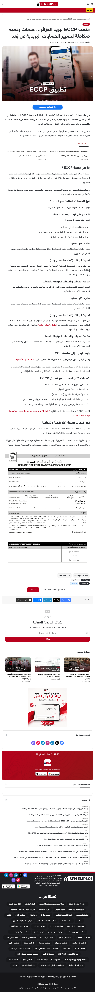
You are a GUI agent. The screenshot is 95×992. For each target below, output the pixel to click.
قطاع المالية (75, 580)
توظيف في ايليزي (65, 937)
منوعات (79, 19)
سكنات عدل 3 (80, 948)
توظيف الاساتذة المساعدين (46, 921)
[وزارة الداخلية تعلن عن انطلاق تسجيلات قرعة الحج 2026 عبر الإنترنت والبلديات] (77, 664)
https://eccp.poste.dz (25, 359)
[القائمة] (3, 4)
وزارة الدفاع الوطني (28, 965)
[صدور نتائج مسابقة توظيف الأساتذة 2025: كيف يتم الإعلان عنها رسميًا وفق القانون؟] (18, 664)
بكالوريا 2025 (20, 915)
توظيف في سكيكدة (79, 943)
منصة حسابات (13, 959)
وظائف (14, 965)
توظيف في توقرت (11, 937)
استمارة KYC (64, 575)
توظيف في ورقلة (61, 943)
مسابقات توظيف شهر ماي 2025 (46, 948)
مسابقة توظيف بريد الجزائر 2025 (75, 959)
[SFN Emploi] (47, 4)
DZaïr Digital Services (77, 904)
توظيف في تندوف (29, 937)
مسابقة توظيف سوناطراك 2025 (48, 959)
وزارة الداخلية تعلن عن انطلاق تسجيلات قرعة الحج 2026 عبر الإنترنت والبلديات (77, 676)
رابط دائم (33, 590)
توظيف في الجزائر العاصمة (19, 932)
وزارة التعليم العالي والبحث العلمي (52, 965)
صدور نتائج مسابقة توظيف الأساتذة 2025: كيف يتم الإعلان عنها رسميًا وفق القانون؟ (19, 676)
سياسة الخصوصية (57, 988)
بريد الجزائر (74, 583)
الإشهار (21, 988)
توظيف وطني (14, 943)
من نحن (67, 988)
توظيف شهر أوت (39, 926)
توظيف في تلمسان (47, 937)
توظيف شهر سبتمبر (55, 932)
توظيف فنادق (39, 932)
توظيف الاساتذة (66, 921)
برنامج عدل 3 (45, 915)
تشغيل (8, 915)
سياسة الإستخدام (46, 988)
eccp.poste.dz (80, 575)
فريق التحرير (84, 42)
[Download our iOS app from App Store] (8, 886)
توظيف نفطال (29, 943)
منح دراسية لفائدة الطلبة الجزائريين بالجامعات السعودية (48, 675)
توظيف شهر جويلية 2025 (76, 932)
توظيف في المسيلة (83, 937)
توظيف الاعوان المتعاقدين (22, 921)
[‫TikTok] (38, 743)
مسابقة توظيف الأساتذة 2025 (27, 954)
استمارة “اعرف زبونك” (47, 325)
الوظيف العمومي (82, 915)
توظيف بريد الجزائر (56, 926)
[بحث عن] (92, 4)
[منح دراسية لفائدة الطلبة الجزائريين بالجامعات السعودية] (47, 664)
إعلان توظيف (30, 904)
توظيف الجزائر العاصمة (75, 926)
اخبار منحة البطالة (15, 904)
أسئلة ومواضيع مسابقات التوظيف (51, 904)
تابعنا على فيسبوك (46, 107)
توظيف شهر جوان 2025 (19, 926)
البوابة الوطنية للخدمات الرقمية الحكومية (69, 909)
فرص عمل (66, 948)
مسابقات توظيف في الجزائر (20, 948)
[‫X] (57, 743)
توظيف (79, 921)
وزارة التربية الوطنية (76, 965)
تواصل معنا (35, 988)
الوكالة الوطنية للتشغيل (63, 915)
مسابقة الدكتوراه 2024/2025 (68, 954)
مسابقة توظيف (48, 954)
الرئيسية (85, 19)
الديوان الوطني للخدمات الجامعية (23, 909)
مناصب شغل (27, 959)
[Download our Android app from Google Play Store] (23, 886)
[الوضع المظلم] (88, 4)
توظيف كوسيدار (44, 943)
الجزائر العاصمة (44, 909)
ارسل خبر (27, 988)
